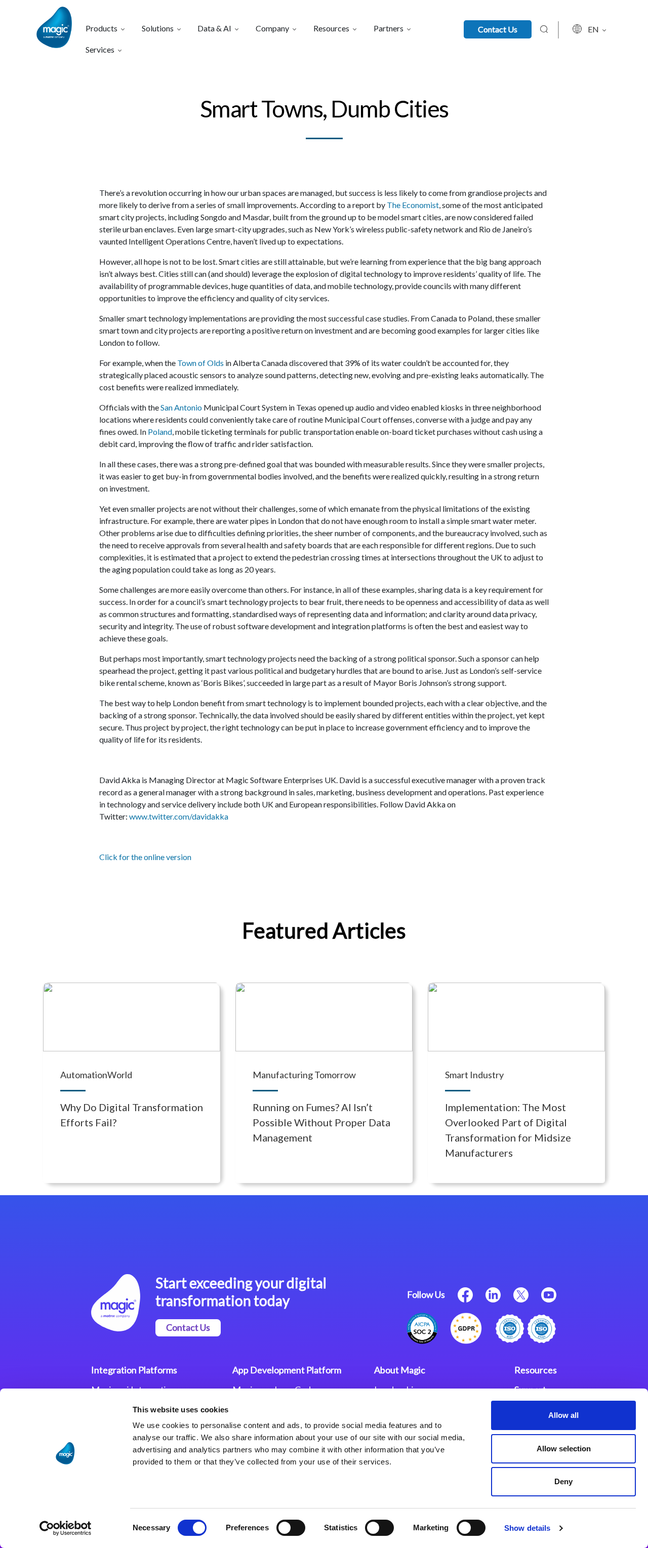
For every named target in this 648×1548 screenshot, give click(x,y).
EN (594, 29)
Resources (535, 1369)
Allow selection (564, 1448)
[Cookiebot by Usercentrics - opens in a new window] (65, 1528)
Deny (563, 1481)
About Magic (399, 1369)
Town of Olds (200, 363)
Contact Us (497, 29)
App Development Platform (286, 1369)
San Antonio (181, 407)
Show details (527, 1528)
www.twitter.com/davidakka (178, 816)
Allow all (563, 1415)
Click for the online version (145, 857)
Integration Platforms (134, 1369)
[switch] (290, 1528)
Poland (160, 431)
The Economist (413, 205)
